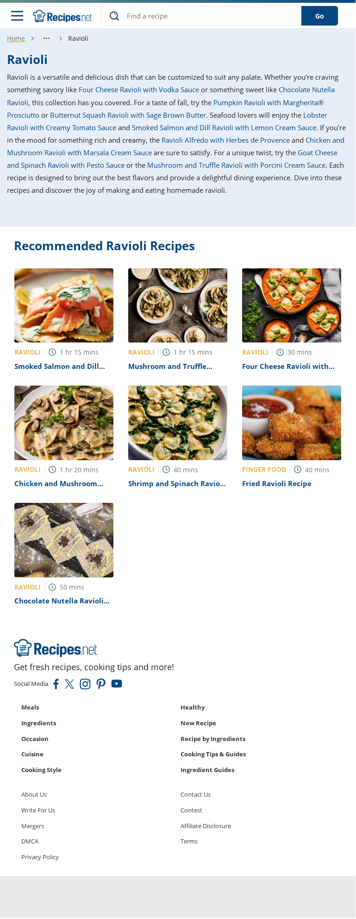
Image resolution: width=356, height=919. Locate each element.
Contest (191, 810)
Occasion (35, 739)
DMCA (29, 841)
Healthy (193, 707)
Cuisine (32, 754)
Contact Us (196, 794)
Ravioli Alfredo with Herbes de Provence (226, 140)
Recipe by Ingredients (213, 739)
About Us (34, 794)
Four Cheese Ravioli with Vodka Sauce (139, 89)
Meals (30, 707)
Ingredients (38, 723)
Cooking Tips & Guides (213, 754)
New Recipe (198, 723)
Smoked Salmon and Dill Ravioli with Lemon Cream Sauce (224, 127)
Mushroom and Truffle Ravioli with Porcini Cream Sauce (236, 165)
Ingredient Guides (207, 770)
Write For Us (38, 810)
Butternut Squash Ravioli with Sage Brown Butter (128, 115)
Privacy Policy (40, 857)
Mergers (32, 826)
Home (16, 38)
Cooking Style (41, 770)
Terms (189, 841)
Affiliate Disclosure (206, 826)
